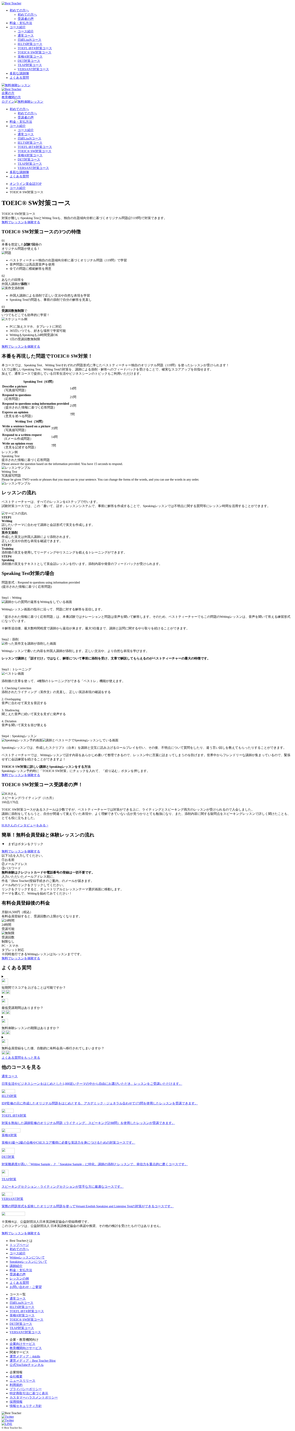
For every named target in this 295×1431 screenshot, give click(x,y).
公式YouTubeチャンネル (27, 1365)
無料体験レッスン (18, 85)
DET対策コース (29, 60)
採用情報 (16, 1401)
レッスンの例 (19, 1278)
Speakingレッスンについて (28, 1261)
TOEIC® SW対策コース (34, 52)
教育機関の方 (11, 97)
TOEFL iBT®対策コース (27, 1311)
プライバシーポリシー (26, 1389)
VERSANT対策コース (33, 69)
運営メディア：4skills (25, 1356)
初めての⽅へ (19, 1249)
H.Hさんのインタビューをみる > (25, 825)
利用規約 (16, 1385)
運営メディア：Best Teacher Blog (33, 1360)
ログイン (8, 101)
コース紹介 (18, 27)
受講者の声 (26, 18)
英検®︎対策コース (30, 56)
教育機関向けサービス (26, 1348)
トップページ (19, 1245)
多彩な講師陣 (19, 73)
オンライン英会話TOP (26, 183)
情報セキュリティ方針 (26, 1406)
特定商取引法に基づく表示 (29, 1393)
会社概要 (16, 1376)
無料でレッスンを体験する (21, 222)
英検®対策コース (22, 1315)
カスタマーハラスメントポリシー (34, 1397)
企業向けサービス (22, 1343)
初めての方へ (19, 10)
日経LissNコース (29, 39)
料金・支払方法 (21, 23)
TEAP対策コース (30, 65)
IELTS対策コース (30, 44)
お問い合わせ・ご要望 (26, 1287)
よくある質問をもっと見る (21, 1057)
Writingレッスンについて (27, 1257)
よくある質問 (19, 77)
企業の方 (8, 93)
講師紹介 (16, 1266)
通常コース (26, 35)
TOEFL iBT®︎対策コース (35, 48)
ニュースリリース (22, 1380)
